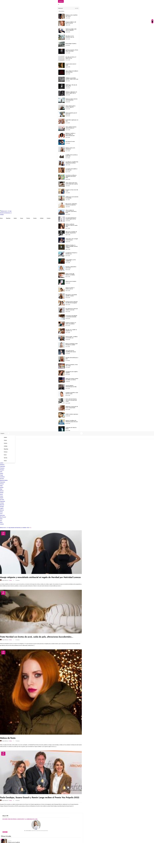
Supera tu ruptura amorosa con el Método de (71, 99)
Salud (1, 518)
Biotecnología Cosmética (71, 43)
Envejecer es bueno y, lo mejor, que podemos (71, 323)
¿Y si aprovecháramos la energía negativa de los (71, 218)
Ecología (2, 506)
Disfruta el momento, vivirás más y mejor (72, 365)
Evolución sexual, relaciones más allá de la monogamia (72, 302)
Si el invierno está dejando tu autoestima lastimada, (71, 316)
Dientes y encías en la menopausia (70, 148)
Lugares (1, 508)
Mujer (1, 489)
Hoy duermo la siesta (70, 141)
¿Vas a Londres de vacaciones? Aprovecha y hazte (71, 211)
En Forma (2, 499)
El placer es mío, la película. (14, 842)
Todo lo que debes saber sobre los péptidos (71, 29)
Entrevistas (2, 515)
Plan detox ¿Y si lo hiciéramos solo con (70, 36)
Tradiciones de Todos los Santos (71, 428)
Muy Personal (3, 517)
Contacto (48, 218)
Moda (1, 522)
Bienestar (2, 504)
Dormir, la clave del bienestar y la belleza (70, 274)
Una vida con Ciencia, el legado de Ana (71, 57)
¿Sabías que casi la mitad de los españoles (72, 197)
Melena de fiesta (7, 737)
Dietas (1, 511)
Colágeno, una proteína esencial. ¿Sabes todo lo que (72, 78)
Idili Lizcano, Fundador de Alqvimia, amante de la (71, 232)
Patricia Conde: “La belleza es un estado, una (71, 337)
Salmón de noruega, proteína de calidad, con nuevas (72, 379)
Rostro (1, 218)
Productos (2, 468)
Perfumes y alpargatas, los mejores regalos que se (71, 92)
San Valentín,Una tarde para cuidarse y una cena (72, 309)
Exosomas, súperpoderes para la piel (71, 267)
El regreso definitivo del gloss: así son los (71, 22)
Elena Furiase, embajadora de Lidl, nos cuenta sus (71, 204)
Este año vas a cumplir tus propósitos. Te (71, 330)
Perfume (28, 218)
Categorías (2, 433)
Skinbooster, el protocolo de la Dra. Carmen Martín (72, 407)
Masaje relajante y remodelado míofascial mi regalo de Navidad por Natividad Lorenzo (40, 577)
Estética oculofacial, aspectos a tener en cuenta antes (71, 225)
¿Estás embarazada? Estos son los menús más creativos (72, 183)
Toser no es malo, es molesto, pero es (70, 288)
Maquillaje (8, 218)
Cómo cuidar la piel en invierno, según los (70, 106)
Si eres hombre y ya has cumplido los (71, 260)
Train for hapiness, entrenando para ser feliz (71, 386)
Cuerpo (21, 218)
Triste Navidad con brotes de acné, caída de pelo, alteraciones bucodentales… (36, 636)
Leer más (76, 8)
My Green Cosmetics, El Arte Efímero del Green (72, 50)
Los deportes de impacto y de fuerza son (71, 253)
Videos (5, 460)
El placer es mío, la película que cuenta (71, 15)
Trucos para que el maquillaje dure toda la (71, 351)
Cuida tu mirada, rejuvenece (72, 414)
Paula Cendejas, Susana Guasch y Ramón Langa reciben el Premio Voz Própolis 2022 (39, 797)
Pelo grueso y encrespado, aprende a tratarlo (71, 295)
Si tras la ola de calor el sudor (71, 64)
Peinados (2, 469)
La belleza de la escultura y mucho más (72, 155)
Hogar (1, 485)
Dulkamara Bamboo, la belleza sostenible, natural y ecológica (72, 246)
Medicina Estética (4, 480)
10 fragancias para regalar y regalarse (72, 372)
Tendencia (2, 464)
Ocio (1, 520)
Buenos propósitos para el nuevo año (71, 113)
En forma (2, 478)
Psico (1, 513)
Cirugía (1, 475)
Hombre (35, 218)
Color (1, 471)
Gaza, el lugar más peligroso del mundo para (72, 71)
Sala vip (61, 1)
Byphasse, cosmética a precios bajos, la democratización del (70, 134)
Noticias (1, 490)
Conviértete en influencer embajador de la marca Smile (71, 176)
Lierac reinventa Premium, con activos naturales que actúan (71, 400)
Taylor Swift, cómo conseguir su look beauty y (72, 239)
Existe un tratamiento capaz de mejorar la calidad (72, 344)
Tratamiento (2, 466)
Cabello (15, 218)
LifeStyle (41, 218)
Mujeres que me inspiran (71, 281)
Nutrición (2, 510)
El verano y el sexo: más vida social (72, 190)
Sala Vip (5, 457)
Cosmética (2, 476)
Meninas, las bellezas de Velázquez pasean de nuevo (72, 421)
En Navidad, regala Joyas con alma (72, 120)
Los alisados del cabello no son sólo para (71, 169)
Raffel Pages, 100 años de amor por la (71, 85)
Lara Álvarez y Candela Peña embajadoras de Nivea (72, 162)
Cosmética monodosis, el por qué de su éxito (72, 393)
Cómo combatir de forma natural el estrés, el (71, 127)
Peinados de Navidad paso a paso (72, 358)
